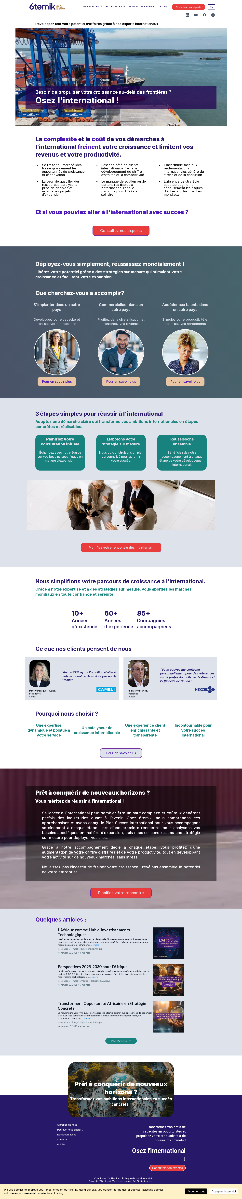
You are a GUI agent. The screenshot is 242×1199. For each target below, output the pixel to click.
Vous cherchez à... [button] (94, 6)
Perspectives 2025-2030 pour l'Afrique (93, 966)
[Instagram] (213, 15)
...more (96, 944)
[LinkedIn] (187, 15)
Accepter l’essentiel (224, 1191)
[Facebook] (204, 15)
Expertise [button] (117, 6)
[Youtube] (196, 15)
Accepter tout (196, 1191)
